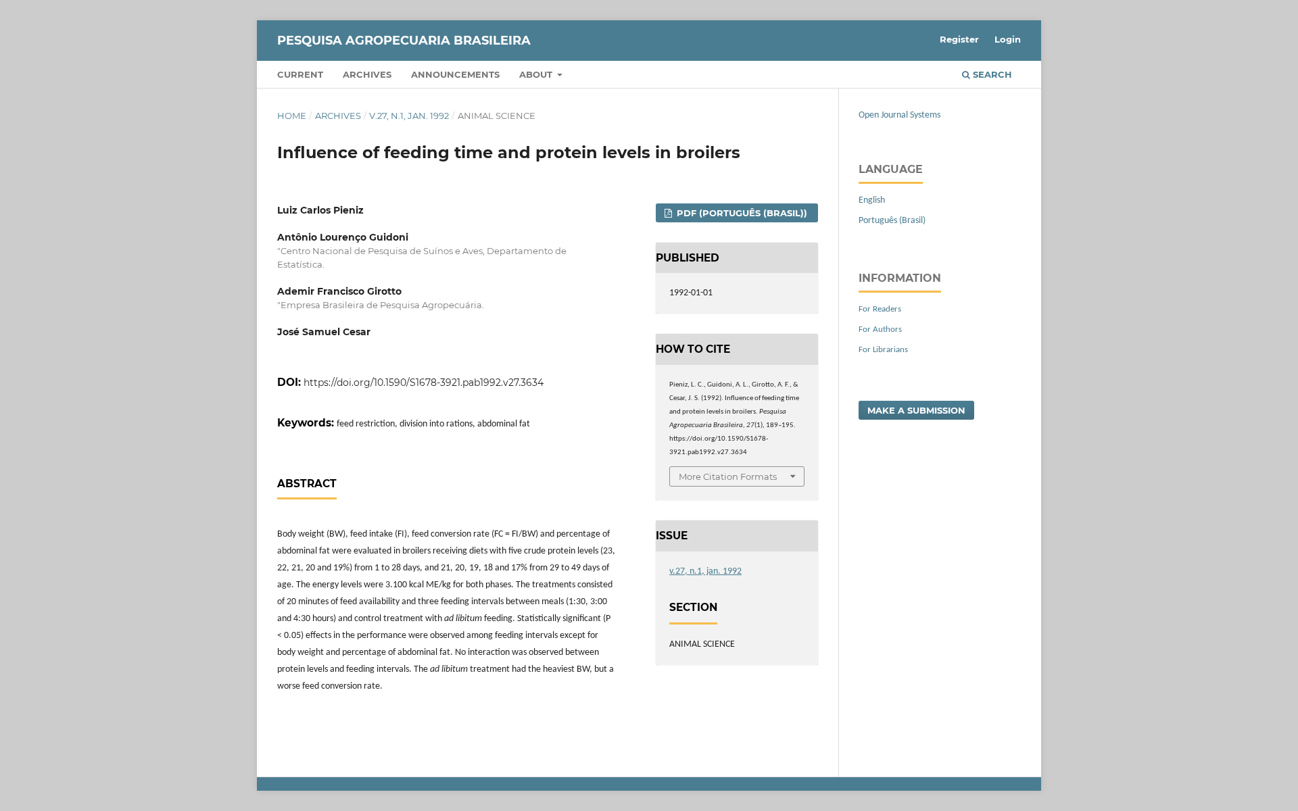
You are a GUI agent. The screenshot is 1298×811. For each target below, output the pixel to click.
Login (1007, 39)
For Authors (880, 329)
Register (959, 39)
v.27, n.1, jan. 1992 (409, 115)
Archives (367, 74)
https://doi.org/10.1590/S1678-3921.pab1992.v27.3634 (424, 382)
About (537, 74)
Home (291, 115)
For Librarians (883, 349)
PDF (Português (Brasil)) (740, 212)
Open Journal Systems (899, 115)
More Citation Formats (728, 476)
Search (991, 74)
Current (300, 74)
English (872, 200)
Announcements (455, 74)
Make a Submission (916, 410)
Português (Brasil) (892, 221)
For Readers (880, 309)
